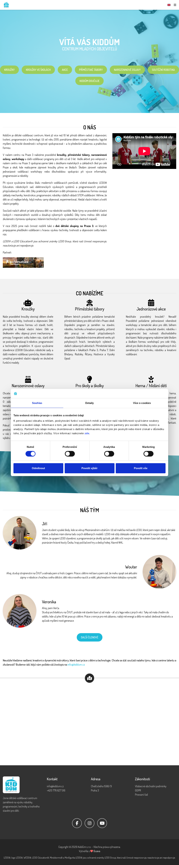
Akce (65, 69)
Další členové (89, 637)
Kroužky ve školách (38, 69)
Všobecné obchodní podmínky (150, 786)
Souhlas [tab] (37, 402)
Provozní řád (141, 794)
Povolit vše (140, 468)
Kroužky (9, 69)
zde (87, 433)
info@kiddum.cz (76, 664)
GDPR (138, 790)
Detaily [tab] (89, 402)
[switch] (70, 454)
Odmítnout (38, 468)
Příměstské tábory (91, 69)
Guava (97, 851)
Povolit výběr (89, 468)
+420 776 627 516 (56, 790)
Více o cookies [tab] (142, 402)
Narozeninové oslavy (127, 69)
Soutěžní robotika (163, 69)
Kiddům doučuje (89, 81)
